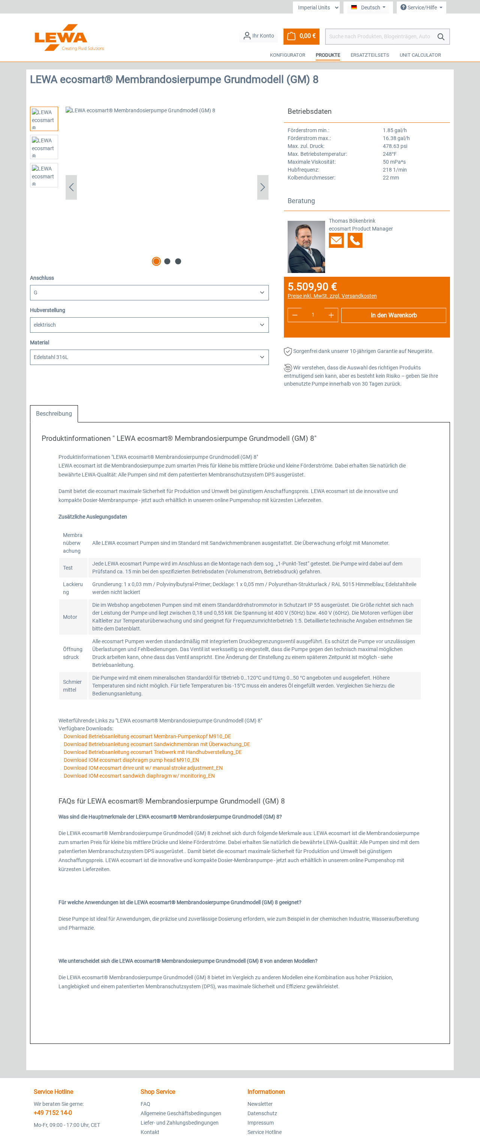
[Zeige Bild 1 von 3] (156, 261)
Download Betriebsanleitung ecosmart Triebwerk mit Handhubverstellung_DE (152, 752)
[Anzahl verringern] (295, 315)
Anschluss (42, 277)
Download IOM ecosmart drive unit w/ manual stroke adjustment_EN (143, 768)
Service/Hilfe (422, 8)
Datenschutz (262, 1113)
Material (39, 342)
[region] (149, 187)
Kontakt (150, 1132)
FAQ (145, 1104)
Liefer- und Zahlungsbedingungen (180, 1123)
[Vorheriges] (71, 187)
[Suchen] (442, 36)
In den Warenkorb (394, 315)
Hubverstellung (47, 310)
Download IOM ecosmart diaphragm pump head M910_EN (131, 760)
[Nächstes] (262, 187)
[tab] (54, 413)
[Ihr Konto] (258, 35)
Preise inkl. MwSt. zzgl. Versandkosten (332, 296)
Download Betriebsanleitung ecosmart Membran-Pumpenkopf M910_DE (147, 736)
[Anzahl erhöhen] (331, 315)
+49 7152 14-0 (53, 1112)
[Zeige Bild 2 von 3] (167, 261)
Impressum (261, 1123)
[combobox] (380, 36)
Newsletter (260, 1104)
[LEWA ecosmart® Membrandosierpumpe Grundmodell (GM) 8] (167, 187)
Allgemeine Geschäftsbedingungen (181, 1113)
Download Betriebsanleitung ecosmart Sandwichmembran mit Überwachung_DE (156, 744)
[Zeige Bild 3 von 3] (178, 261)
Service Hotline (265, 1132)
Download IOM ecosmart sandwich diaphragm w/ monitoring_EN (139, 776)
